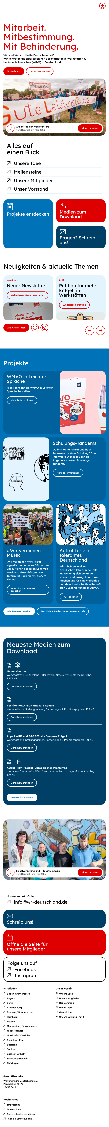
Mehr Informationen (22, 400)
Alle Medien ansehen (22, 797)
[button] (89, 330)
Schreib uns (13, 71)
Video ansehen (90, 128)
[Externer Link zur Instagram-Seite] (44, 327)
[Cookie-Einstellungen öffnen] (17, 1116)
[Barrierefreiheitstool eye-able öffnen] (102, 6)
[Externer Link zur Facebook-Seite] (35, 327)
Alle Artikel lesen (16, 327)
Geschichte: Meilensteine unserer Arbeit (63, 611)
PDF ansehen (70, 596)
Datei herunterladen (22, 686)
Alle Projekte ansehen (19, 611)
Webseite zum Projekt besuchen (23, 589)
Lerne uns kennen (40, 71)
